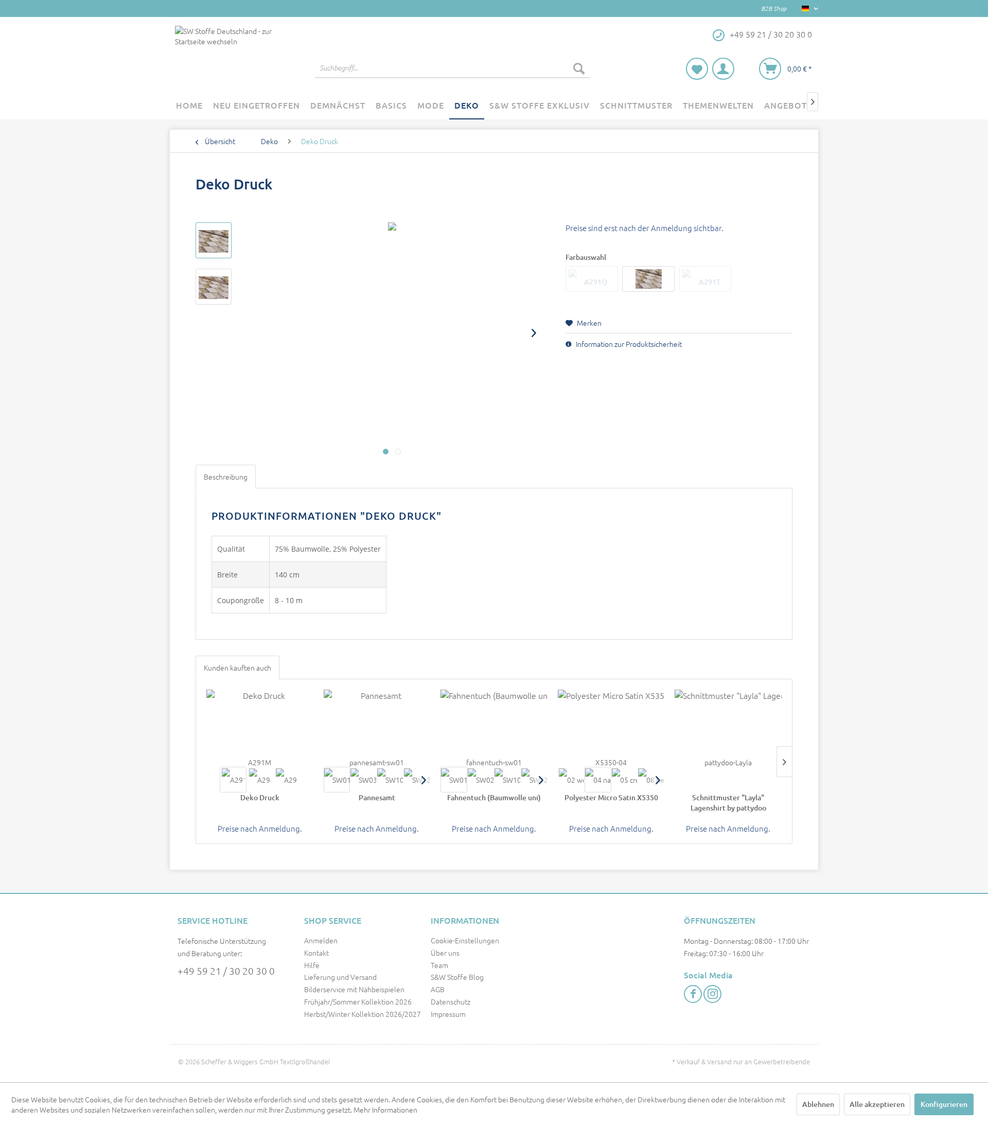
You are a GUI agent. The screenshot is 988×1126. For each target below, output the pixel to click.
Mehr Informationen (385, 1109)
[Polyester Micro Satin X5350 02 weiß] (571, 780)
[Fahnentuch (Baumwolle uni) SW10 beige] (507, 780)
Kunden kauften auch (237, 667)
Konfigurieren (944, 1104)
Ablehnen (818, 1104)
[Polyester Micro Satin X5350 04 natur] (598, 780)
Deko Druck (259, 797)
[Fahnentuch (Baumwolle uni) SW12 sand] (534, 780)
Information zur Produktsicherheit (628, 344)
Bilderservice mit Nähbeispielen (354, 989)
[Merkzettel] (697, 69)
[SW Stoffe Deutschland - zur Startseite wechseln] (226, 55)
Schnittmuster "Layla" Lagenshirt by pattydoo (728, 803)
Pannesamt (377, 797)
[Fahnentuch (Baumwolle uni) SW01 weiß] (453, 780)
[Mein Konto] (723, 69)
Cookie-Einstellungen (465, 940)
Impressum (448, 1014)
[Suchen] (579, 68)
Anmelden (321, 940)
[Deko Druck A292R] (286, 780)
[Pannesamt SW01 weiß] (337, 780)
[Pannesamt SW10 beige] (390, 780)
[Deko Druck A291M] (233, 780)
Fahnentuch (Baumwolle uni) (494, 797)
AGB (438, 989)
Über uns (445, 952)
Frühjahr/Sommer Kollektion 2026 (358, 1001)
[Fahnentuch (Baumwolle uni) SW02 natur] (480, 780)
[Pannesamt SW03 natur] (363, 780)
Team (439, 965)
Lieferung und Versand (340, 977)
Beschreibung (226, 476)
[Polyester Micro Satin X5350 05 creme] (624, 780)
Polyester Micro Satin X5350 (611, 797)
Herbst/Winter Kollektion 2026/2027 (362, 1014)
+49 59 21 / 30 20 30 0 (226, 970)
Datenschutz (450, 1001)
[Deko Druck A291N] (259, 780)
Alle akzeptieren (877, 1104)
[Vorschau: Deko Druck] (214, 240)
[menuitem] (452, 68)
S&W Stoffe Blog (457, 977)
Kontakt (316, 952)
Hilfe (312, 965)
